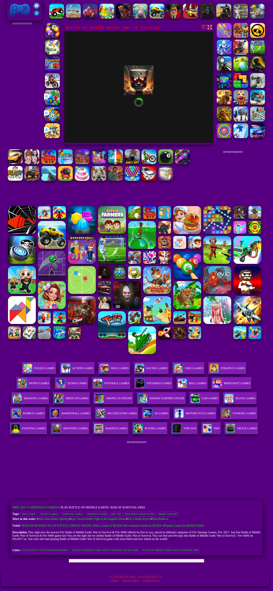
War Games (28, 514)
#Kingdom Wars (34, 525)
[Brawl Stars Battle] (257, 36)
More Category (168, 514)
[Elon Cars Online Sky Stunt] (190, 17)
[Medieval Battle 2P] (240, 36)
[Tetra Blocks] (224, 87)
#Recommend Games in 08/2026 (142, 525)
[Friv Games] (37, 7)
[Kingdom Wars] (52, 137)
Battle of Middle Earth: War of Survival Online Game (105, 550)
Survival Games (72, 514)
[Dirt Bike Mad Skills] (149, 163)
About (114, 580)
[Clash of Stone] (73, 17)
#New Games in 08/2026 (107, 525)
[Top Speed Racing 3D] (15, 163)
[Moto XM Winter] (257, 120)
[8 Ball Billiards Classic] (165, 163)
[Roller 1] (140, 17)
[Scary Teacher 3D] (173, 17)
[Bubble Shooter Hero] (132, 179)
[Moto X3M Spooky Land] (257, 17)
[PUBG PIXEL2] (240, 120)
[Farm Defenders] (224, 120)
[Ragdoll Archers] (240, 17)
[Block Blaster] (240, 87)
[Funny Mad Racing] (56, 17)
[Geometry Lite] (52, 70)
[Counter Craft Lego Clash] (48, 179)
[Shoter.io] (65, 163)
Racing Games (156, 368)
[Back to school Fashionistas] (32, 163)
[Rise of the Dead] (115, 179)
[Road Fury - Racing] (257, 103)
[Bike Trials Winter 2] (52, 87)
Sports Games (39, 383)
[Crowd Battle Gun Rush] (224, 36)
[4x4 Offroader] (32, 179)
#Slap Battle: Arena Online (69, 525)
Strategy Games (233, 368)
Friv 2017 (14, 18)
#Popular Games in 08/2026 (179, 525)
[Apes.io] (90, 17)
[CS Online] (223, 17)
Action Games (82, 368)
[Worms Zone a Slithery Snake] (52, 36)
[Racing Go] (149, 179)
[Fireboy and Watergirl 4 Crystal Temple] (115, 163)
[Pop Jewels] (98, 163)
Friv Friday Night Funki (139, 514)
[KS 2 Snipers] (257, 87)
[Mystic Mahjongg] (165, 179)
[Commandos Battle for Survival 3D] (257, 70)
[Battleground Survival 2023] (240, 53)
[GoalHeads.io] (52, 120)
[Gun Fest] (240, 137)
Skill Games (120, 368)
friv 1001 (116, 514)
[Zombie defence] (52, 103)
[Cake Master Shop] (82, 179)
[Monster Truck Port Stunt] (157, 17)
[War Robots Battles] (224, 53)
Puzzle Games (44, 368)
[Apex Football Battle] (257, 53)
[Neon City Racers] (257, 137)
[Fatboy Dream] (15, 179)
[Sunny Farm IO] (48, 163)
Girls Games (194, 368)
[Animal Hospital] (240, 103)
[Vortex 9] (82, 163)
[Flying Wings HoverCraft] (182, 163)
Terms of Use (151, 580)
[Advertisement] (22, 81)
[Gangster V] (224, 103)
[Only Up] (132, 163)
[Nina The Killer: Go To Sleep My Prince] (207, 17)
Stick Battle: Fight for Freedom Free (45, 550)
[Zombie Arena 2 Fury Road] (123, 17)
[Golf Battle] (240, 70)
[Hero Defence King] (52, 53)
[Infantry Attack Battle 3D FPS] (224, 70)
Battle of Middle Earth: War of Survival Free (171, 550)
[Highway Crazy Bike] (98, 179)
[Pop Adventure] (224, 137)
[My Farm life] (106, 17)
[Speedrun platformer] (65, 179)
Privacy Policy (130, 580)
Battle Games (49, 514)
